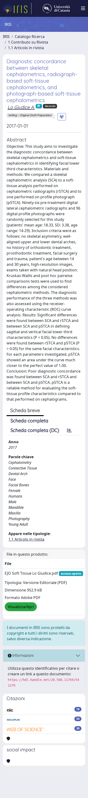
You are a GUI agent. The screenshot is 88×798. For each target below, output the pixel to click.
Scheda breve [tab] (25, 410)
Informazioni (22, 655)
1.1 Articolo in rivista (26, 47)
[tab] (69, 430)
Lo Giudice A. (21, 107)
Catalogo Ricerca (30, 36)
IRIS (6, 36)
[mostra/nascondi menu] (83, 8)
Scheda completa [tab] (29, 421)
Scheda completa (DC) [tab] (35, 430)
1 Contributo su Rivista (28, 42)
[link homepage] (17, 8)
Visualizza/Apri (21, 606)
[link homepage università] (56, 8)
